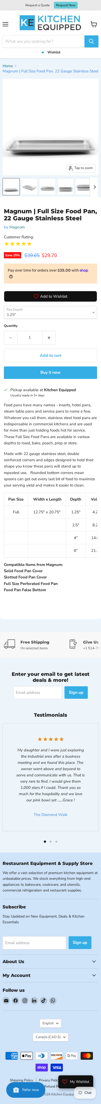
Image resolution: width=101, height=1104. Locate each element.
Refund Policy (54, 1086)
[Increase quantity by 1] (49, 337)
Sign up (76, 692)
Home (8, 65)
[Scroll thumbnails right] (94, 187)
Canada (48, 1037)
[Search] (91, 41)
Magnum (17, 227)
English (48, 1023)
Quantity (11, 325)
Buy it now (50, 372)
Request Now (66, 5)
